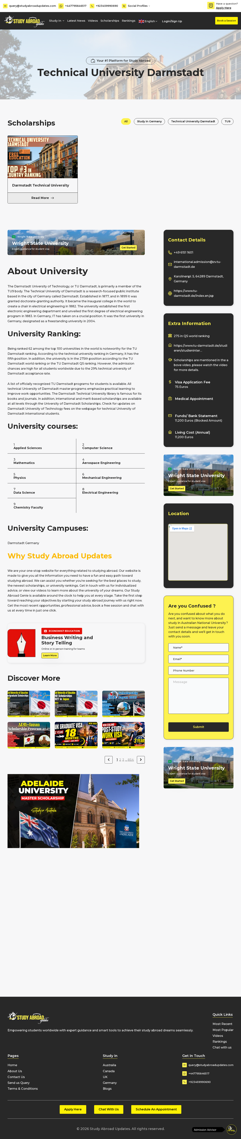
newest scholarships (29, 585)
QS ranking (87, 363)
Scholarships (110, 20)
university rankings (64, 585)
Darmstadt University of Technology (41, 286)
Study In (55, 20)
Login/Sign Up (172, 21)
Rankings (128, 20)
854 (131, 759)
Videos (93, 20)
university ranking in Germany (101, 354)
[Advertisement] (76, 874)
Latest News (76, 20)
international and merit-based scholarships (88, 398)
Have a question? (227, 3)
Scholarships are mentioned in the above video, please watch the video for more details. (201, 365)
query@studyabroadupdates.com (32, 6)
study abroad (92, 600)
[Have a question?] (210, 5)
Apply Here (223, 8)
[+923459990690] (92, 6)
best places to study (124, 580)
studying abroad (20, 580)
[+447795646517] (61, 6)
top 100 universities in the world (75, 348)
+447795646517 (75, 6)
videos (41, 590)
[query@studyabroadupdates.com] (5, 6)
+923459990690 (107, 6)
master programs (72, 389)
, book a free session (106, 605)
